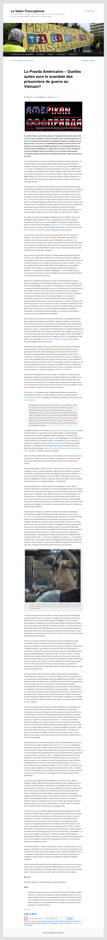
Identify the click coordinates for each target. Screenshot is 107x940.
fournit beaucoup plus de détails (34, 230)
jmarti (31, 60)
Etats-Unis (44, 921)
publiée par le (57, 225)
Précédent (85, 60)
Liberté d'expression (65, 921)
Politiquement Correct (42, 923)
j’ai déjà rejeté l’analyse (53, 443)
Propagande (53, 923)
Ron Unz (59, 923)
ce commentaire (29, 400)
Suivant (93, 60)
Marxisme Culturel (29, 923)
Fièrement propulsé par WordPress (53, 933)
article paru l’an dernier (63, 745)
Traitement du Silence (63, 369)
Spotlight (27, 138)
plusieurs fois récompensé (33, 397)
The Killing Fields (32, 199)
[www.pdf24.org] (26, 918)
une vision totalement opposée (66, 430)
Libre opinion (76, 921)
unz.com (56, 97)
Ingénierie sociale (53, 921)
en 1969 (65, 765)
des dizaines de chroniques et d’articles (54, 339)
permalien (29, 925)
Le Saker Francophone (27, 11)
